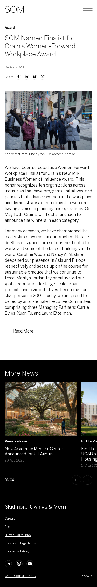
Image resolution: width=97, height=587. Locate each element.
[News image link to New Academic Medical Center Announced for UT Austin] (41, 409)
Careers (10, 518)
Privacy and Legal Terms (20, 543)
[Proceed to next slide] (87, 480)
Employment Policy (17, 551)
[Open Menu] (87, 9)
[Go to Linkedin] (8, 563)
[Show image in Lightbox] (84, 100)
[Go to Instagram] (19, 563)
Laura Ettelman (56, 313)
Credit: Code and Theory (20, 576)
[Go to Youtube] (29, 563)
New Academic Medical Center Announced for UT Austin (34, 451)
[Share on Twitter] (42, 77)
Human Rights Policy (18, 535)
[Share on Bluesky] (34, 77)
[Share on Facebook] (18, 77)
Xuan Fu (24, 313)
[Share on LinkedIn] (26, 77)
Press (8, 526)
